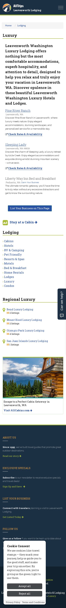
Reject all (24, 593)
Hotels (8, 245)
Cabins (8, 241)
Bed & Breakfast (15, 268)
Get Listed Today (12, 517)
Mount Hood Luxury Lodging (24, 320)
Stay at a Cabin (22, 222)
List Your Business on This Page (29, 208)
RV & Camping (14, 250)
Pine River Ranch (17, 110)
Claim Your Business (30, 182)
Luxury (9, 281)
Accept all (24, 586)
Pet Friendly (13, 254)
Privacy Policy (13, 602)
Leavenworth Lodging (27, 10)
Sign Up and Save (12, 486)
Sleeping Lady (15, 144)
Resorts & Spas (14, 259)
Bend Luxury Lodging (20, 309)
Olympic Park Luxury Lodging (25, 330)
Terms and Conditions (33, 602)
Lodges (9, 277)
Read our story (11, 456)
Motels (9, 263)
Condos (9, 286)
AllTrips (18, 6)
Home (8, 25)
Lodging (21, 25)
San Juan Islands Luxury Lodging (27, 341)
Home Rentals (14, 272)
